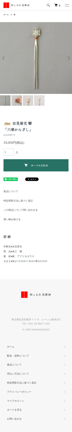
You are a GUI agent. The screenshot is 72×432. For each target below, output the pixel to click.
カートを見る (14, 409)
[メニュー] (67, 5)
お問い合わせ (14, 418)
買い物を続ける (12, 219)
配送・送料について (18, 355)
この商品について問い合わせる (20, 209)
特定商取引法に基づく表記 (18, 200)
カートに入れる (39, 165)
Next (68, 58)
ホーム (6, 14)
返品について (10, 191)
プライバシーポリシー (19, 391)
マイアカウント (15, 400)
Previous (4, 58)
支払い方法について (18, 373)
